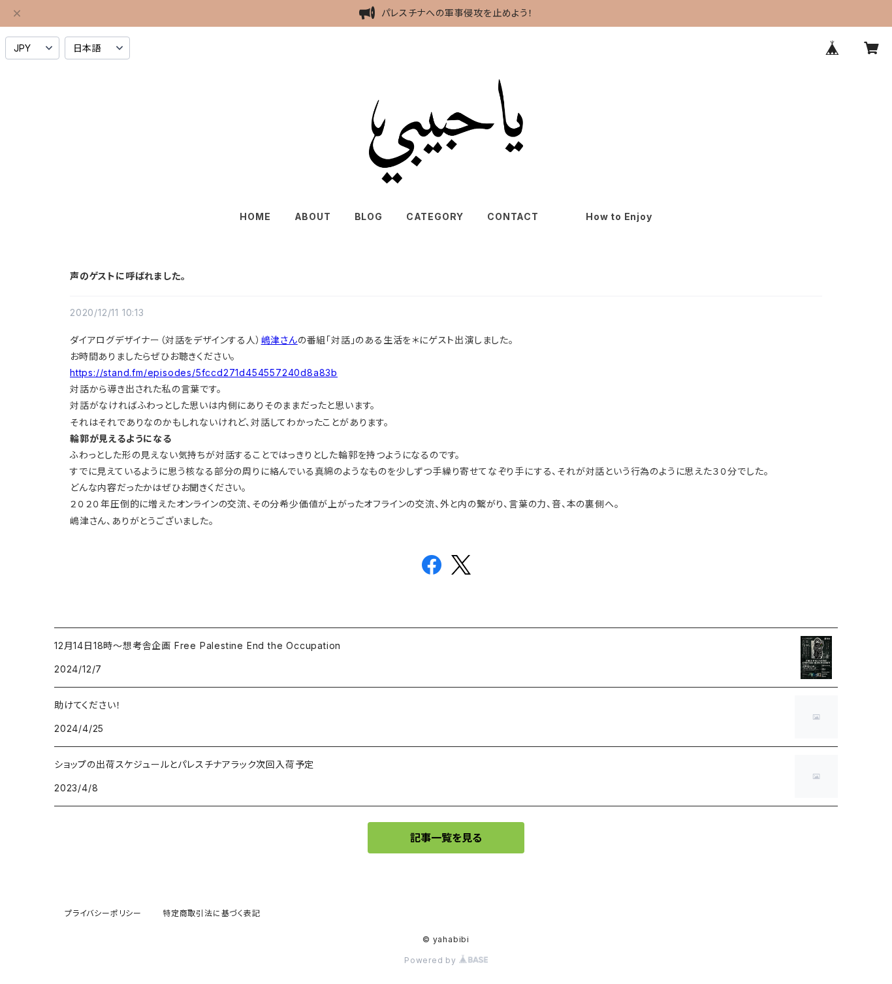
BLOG (369, 216)
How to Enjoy (619, 216)
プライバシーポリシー (103, 913)
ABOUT (313, 216)
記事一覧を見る (446, 837)
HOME (255, 216)
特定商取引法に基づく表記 (212, 913)
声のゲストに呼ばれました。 (127, 275)
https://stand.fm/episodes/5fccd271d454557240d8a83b (204, 372)
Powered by (431, 960)
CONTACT (513, 216)
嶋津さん (279, 339)
